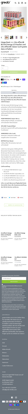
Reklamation (5, 356)
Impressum (5, 362)
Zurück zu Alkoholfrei (15, 205)
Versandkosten (11, 54)
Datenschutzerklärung (6, 301)
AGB (3, 342)
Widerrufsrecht (6, 349)
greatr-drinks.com (16, 409)
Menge (3, 65)
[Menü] (25, 2)
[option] (6, 37)
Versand (4, 346)
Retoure (4, 352)
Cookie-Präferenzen (7, 365)
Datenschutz (5, 359)
